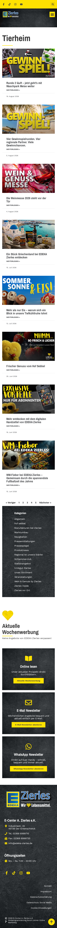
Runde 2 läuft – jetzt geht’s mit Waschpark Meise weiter (24, 84)
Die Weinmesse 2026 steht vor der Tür (26, 199)
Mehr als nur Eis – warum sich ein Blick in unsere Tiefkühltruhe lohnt (26, 311)
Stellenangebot (22, 563)
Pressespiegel (21, 545)
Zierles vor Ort (22, 590)
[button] (53, 4)
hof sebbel (20, 523)
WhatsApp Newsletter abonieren (28, 769)
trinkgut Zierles (22, 568)
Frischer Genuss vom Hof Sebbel (25, 366)
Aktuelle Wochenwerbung (28, 681)
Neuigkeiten (20, 537)
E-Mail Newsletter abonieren (28, 725)
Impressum (46, 891)
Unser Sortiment (23, 572)
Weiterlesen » (13, 90)
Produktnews (21, 550)
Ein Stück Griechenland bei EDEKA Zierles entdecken (26, 255)
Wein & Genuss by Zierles (27, 581)
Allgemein (19, 519)
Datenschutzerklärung (41, 897)
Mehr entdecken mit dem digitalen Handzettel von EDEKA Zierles (26, 420)
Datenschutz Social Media (39, 902)
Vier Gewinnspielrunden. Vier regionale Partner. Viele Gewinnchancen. (23, 142)
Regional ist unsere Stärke (28, 554)
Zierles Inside (21, 586)
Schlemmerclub (22, 559)
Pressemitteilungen (24, 541)
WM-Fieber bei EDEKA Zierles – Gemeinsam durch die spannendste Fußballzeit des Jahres (27, 478)
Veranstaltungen (23, 577)
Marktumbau (21, 532)
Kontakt (48, 886)
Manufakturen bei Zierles (27, 528)
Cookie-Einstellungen (41, 908)
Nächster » (45, 502)
